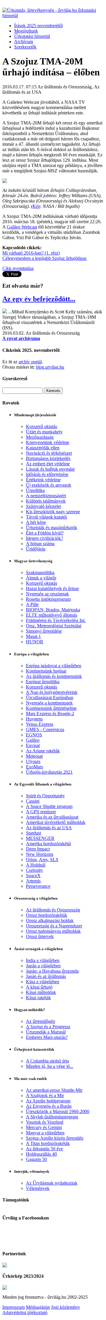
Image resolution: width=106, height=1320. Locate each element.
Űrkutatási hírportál (32, 36)
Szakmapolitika (40, 572)
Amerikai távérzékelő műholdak (55, 822)
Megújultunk (26, 30)
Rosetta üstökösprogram (48, 599)
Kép (36, 206)
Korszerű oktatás (41, 426)
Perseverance (38, 886)
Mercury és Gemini (44, 1127)
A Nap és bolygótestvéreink (51, 692)
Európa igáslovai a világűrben (53, 665)
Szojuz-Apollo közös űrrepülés (54, 1138)
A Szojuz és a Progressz (48, 1026)
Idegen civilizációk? (44, 538)
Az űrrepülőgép (40, 1021)
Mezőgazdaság (40, 437)
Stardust (33, 832)
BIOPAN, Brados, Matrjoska (53, 609)
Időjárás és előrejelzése (47, 474)
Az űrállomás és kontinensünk (54, 676)
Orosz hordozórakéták (46, 915)
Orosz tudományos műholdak (53, 931)
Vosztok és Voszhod (44, 1122)
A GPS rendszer (41, 811)
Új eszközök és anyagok (48, 484)
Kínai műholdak (41, 992)
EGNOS (34, 734)
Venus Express (39, 724)
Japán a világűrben (43, 965)
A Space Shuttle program (49, 806)
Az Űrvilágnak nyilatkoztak (51, 1182)
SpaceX (33, 875)
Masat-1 (33, 636)
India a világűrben (42, 960)
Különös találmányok (46, 500)
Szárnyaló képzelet (43, 506)
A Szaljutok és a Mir (45, 1095)
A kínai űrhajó (39, 986)
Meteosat (34, 756)
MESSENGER (40, 838)
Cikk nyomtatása (18, 268)
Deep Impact (38, 848)
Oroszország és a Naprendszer (54, 925)
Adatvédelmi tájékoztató (24, 1312)
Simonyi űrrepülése (44, 631)
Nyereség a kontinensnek (49, 702)
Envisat (33, 745)
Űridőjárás (35, 548)
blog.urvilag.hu (50, 367)
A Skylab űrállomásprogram (52, 1116)
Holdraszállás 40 (41, 1154)
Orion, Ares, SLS (42, 859)
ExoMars (34, 766)
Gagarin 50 (36, 1159)
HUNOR (34, 641)
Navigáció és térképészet (49, 453)
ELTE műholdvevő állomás (51, 615)
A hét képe (36, 522)
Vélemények (37, 1188)
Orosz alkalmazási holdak (50, 920)
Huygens (34, 718)
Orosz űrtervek (40, 936)
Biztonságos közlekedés (48, 458)
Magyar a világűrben (45, 1132)
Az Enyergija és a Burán (49, 1106)
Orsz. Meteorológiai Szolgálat (53, 625)
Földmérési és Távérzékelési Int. (56, 620)
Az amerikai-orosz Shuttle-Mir (54, 1090)
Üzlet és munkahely (44, 431)
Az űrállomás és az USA (49, 827)
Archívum (23, 41)
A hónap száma (40, 543)
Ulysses (33, 761)
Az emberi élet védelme (48, 463)
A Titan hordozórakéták (48, 1143)
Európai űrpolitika (42, 681)
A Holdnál (35, 864)
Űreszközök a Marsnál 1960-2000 (57, 1111)
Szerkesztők (25, 46)
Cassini (32, 801)
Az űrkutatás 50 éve (44, 1148)
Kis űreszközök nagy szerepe (53, 511)
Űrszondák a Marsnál (46, 1031)
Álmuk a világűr (41, 577)
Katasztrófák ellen (42, 447)
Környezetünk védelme (47, 442)
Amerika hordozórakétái (48, 843)
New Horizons (39, 854)
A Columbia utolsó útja (47, 1060)
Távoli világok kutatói (46, 516)
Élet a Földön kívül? (45, 532)
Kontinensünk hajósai (46, 670)
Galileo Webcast (22, 226)
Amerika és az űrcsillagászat (52, 816)
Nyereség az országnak (47, 593)
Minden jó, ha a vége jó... (49, 1066)
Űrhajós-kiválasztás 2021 (49, 772)
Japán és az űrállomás (46, 976)
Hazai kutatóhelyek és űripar (52, 588)
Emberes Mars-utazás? (47, 1037)
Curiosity (34, 870)
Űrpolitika (35, 490)
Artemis (33, 880)
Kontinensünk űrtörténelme (51, 708)
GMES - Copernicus (45, 729)
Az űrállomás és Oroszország (53, 909)
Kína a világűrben (42, 981)
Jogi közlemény (65, 1307)
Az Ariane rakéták (43, 750)
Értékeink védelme (43, 479)
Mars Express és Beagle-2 (50, 713)
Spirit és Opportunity (45, 795)
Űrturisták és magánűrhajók (51, 527)
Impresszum (13, 1307)
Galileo (32, 740)
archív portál (30, 361)
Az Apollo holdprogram (48, 1100)
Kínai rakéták (38, 997)
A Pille (32, 604)
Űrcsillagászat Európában (49, 697)
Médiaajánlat (38, 1307)
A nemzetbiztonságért (46, 495)
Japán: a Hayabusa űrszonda (52, 971)
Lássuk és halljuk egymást (50, 469)
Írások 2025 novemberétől (38, 25)
